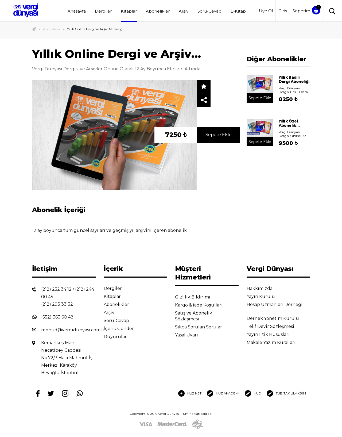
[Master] (172, 424)
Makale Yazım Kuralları (272, 342)
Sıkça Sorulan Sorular (199, 326)
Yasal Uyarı (187, 335)
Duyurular (116, 336)
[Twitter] (51, 393)
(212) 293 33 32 (57, 304)
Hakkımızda (260, 288)
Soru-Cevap (209, 11)
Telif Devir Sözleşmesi (270, 326)
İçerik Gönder (119, 328)
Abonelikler (158, 11)
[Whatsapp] (79, 393)
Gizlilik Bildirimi (193, 297)
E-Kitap (238, 11)
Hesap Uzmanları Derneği (274, 304)
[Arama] (331, 11)
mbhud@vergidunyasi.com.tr (73, 329)
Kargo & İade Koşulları (199, 305)
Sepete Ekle (218, 134)
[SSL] (197, 424)
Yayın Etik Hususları (269, 334)
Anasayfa (77, 11)
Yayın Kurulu (261, 296)
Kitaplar (129, 11)
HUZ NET (194, 393)
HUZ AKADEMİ (227, 393)
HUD (257, 393)
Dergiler (103, 11)
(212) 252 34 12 (56, 289)
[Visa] (145, 424)
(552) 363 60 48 (57, 317)
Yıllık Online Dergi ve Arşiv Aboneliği (95, 29)
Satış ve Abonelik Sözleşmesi (193, 315)
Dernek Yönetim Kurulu (273, 318)
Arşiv (183, 11)
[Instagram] (65, 393)
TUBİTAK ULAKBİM (291, 393)
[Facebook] (38, 393)
